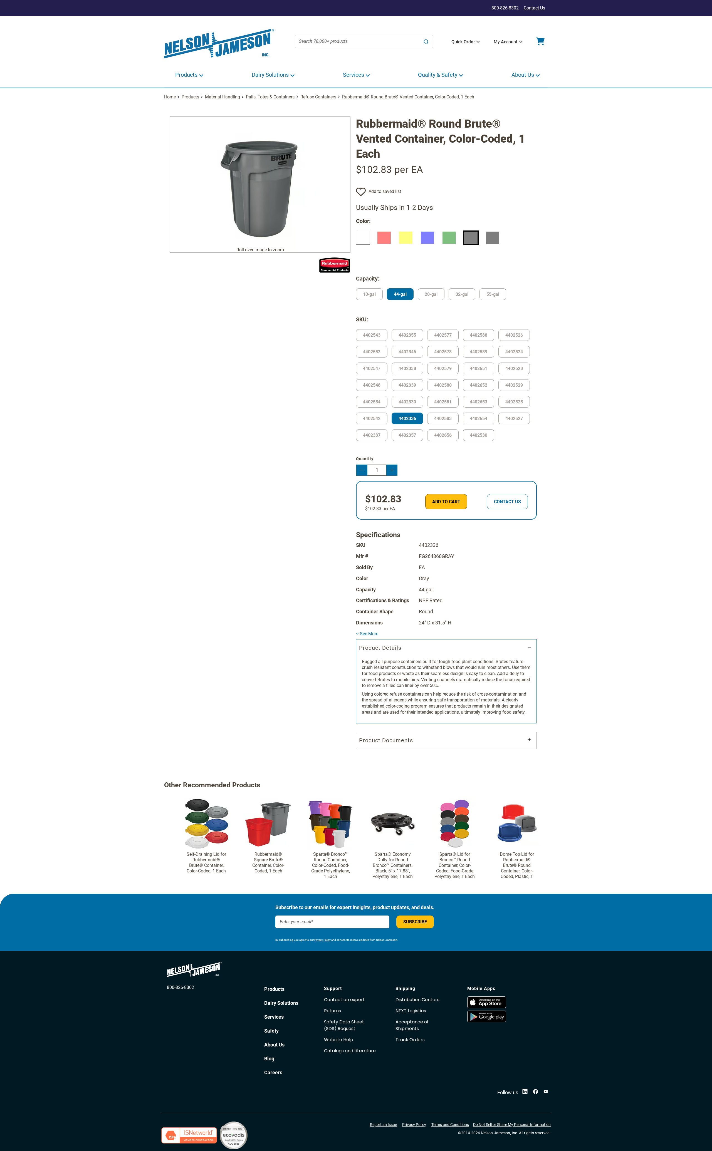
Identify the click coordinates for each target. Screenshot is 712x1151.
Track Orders (410, 1039)
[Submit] (426, 41)
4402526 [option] (514, 335)
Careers (273, 1072)
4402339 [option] (407, 385)
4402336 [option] (407, 418)
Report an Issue (383, 1124)
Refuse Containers (318, 97)
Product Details (380, 647)
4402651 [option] (478, 368)
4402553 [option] (371, 351)
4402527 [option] (514, 418)
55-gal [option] (492, 294)
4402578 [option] (443, 351)
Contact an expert (344, 999)
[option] (363, 238)
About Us (274, 1045)
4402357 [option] (407, 435)
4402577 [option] (443, 335)
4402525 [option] (514, 402)
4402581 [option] (443, 402)
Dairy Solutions (281, 1003)
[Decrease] (361, 470)
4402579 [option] (443, 368)
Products (190, 97)
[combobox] (364, 41)
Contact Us (534, 8)
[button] (463, 42)
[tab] (446, 681)
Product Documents (386, 740)
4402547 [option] (371, 368)
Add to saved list (385, 191)
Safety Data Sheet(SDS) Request (344, 1025)
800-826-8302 (180, 987)
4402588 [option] (478, 335)
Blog (269, 1058)
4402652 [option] (478, 385)
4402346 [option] (407, 351)
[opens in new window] (500, 1002)
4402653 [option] (478, 402)
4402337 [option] (371, 435)
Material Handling (222, 97)
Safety (271, 1031)
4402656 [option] (443, 435)
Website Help (338, 1039)
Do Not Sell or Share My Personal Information (512, 1124)
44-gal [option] (400, 294)
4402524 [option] (514, 351)
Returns (332, 1011)
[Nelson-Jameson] (219, 44)
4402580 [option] (443, 385)
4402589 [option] (478, 351)
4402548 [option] (371, 385)
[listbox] (446, 247)
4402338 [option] (407, 368)
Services (274, 1017)
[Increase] (391, 470)
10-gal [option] (369, 294)
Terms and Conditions (450, 1124)
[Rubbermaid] (334, 265)
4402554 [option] (371, 402)
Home (170, 97)
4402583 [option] (443, 418)
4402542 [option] (371, 418)
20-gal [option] (431, 294)
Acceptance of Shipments (412, 1025)
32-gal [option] (462, 294)
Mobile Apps (481, 988)
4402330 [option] (407, 402)
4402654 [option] (478, 418)
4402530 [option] (478, 435)
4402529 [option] (514, 385)
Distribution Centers (417, 999)
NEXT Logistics (410, 1011)
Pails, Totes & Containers (270, 97)
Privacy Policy (322, 939)
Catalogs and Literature (350, 1051)
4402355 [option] (407, 335)
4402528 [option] (514, 368)
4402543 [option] (371, 335)
